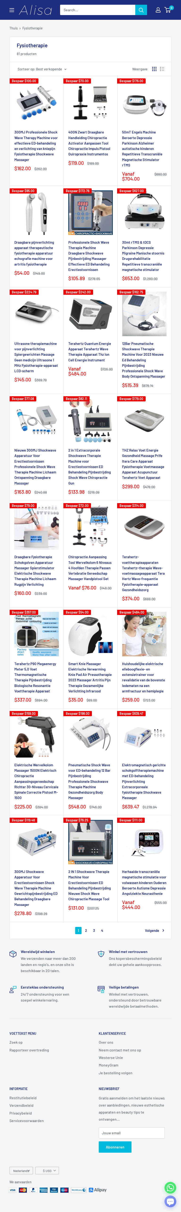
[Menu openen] (11, 10)
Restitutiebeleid (23, 1097)
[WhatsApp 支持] (170, 1188)
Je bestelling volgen (115, 1073)
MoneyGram (108, 1065)
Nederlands (21, 1171)
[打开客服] (170, 1201)
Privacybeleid (20, 1113)
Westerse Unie (111, 1057)
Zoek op (16, 1042)
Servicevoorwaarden (26, 1120)
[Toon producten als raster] (154, 69)
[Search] (141, 10)
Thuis (13, 28)
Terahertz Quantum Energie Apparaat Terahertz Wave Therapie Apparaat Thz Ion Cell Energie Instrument (89, 351)
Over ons (106, 1042)
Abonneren (115, 1147)
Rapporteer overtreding (29, 1050)
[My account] (158, 9)
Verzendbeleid (21, 1105)
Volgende (152, 930)
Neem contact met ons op (120, 1050)
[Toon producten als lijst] (162, 69)
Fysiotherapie (32, 28)
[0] (168, 10)
